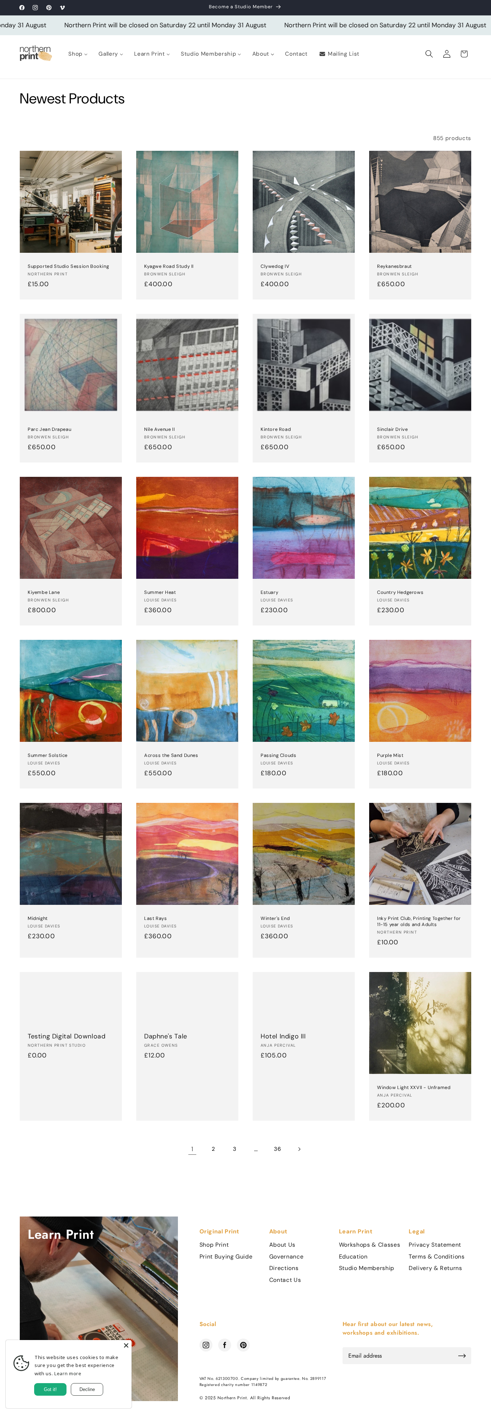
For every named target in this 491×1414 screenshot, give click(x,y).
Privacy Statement (435, 1244)
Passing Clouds (278, 755)
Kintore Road (276, 429)
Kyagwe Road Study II (169, 266)
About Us (282, 1244)
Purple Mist (390, 755)
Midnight (38, 918)
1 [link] (192, 1149)
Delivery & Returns (435, 1268)
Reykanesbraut (394, 266)
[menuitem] (78, 54)
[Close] (126, 1345)
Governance (286, 1256)
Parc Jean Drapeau (49, 429)
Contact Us (285, 1280)
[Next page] (298, 1149)
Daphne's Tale (165, 1036)
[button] (429, 53)
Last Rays (155, 918)
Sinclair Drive (392, 429)
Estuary (269, 592)
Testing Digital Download (66, 1036)
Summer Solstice (48, 755)
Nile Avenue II (159, 429)
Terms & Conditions (437, 1256)
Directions (284, 1268)
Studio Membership (366, 1268)
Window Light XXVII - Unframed (413, 1087)
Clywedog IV (275, 266)
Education (353, 1256)
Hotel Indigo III (283, 1036)
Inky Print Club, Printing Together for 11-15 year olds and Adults (419, 921)
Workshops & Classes (369, 1244)
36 (277, 1149)
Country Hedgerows (400, 592)
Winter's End (275, 918)
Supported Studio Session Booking (68, 266)
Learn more (68, 1373)
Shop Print (214, 1244)
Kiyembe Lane (44, 592)
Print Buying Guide (226, 1256)
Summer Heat (160, 592)
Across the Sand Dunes (171, 755)
